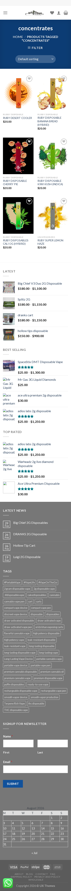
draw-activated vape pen (18, 627)
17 (4, 833)
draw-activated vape (49, 620)
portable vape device (15, 665)
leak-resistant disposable (41, 639)
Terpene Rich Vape (14, 703)
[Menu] (5, 12)
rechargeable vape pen (53, 690)
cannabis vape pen (14, 601)
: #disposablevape (14, 595)
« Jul (34, 853)
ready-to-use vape (38, 684)
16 (62, 828)
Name (8, 736)
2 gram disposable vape (17, 588)
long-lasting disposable (41, 646)
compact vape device (15, 607)
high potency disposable (46, 633)
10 (4, 828)
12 (23, 828)
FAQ (52, 874)
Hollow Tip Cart (24, 545)
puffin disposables (14, 684)
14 (42, 828)
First (6, 752)
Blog (29, 874)
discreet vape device (15, 614)
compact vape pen (41, 607)
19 (23, 833)
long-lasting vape (48, 652)
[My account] (59, 12)
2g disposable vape (44, 588)
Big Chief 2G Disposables (30, 522)
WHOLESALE (36, 879)
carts (38, 601)
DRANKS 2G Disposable (30, 534)
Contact (42, 874)
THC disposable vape (16, 710)
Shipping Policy (21, 876)
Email (7, 762)
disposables (52, 614)
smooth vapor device (15, 697)
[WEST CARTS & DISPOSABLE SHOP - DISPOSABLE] (35, 12)
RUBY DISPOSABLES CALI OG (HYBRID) (15, 242)
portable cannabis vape (49, 658)
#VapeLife (29, 582)
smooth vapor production (44, 697)
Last (40, 752)
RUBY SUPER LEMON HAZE (50, 242)
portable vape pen (40, 665)
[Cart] (66, 12)
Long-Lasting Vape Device (18, 658)
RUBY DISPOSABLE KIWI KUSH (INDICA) (50, 182)
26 (23, 839)
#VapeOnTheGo (47, 582)
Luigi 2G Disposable (26, 557)
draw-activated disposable (19, 620)
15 (52, 828)
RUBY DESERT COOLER (17, 118)
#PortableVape (12, 582)
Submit (13, 783)
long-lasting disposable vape (20, 652)
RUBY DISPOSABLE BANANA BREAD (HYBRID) (49, 121)
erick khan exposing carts (49, 627)
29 (52, 839)
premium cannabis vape (17, 678)
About (19, 874)
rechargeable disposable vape (20, 690)
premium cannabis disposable (20, 671)
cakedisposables (37, 595)
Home (18, 37)
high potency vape (14, 639)
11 (13, 828)
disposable (37, 614)
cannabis (55, 595)
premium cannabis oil (52, 671)
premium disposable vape (48, 678)
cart (30, 601)
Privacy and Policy (47, 876)
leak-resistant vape (14, 646)
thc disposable (36, 703)
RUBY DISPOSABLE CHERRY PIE (15, 182)
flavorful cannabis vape (17, 633)
